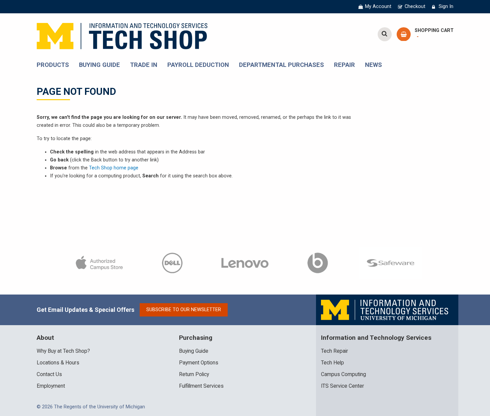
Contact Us (49, 374)
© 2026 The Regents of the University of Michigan (91, 407)
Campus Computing (343, 374)
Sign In (446, 6)
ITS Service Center (342, 386)
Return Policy (194, 374)
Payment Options (198, 363)
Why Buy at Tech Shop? (63, 351)
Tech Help (332, 363)
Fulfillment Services (201, 386)
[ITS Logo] (385, 309)
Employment (51, 386)
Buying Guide (193, 351)
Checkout (415, 6)
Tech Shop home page (113, 168)
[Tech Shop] (122, 35)
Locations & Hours (58, 363)
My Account (378, 6)
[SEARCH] (385, 34)
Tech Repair (334, 351)
